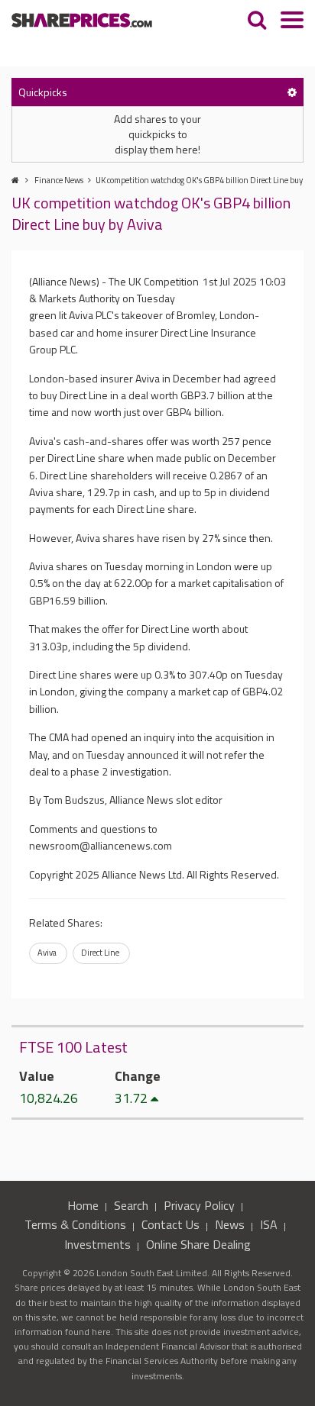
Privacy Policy (199, 1205)
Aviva (47, 952)
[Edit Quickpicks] (292, 92)
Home (83, 1205)
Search (131, 1205)
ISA (269, 1224)
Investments (97, 1244)
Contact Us (170, 1224)
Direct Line (100, 952)
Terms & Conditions (75, 1224)
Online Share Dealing (198, 1244)
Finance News (58, 180)
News (230, 1224)
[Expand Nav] (292, 21)
